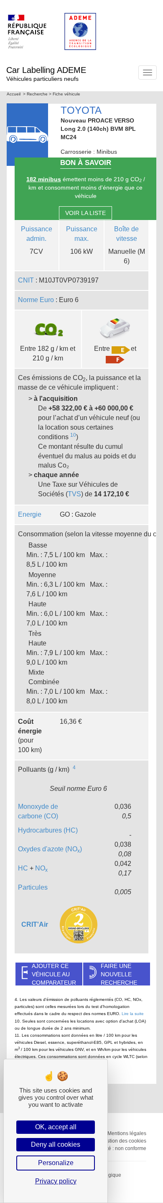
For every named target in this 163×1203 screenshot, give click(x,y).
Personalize (56, 1162)
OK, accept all (55, 1126)
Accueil (13, 94)
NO (41, 868)
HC (23, 868)
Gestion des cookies (123, 1141)
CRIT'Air (34, 924)
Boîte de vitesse (126, 233)
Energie (29, 514)
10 (73, 435)
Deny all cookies (55, 1144)
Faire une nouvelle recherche (119, 974)
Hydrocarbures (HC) (48, 830)
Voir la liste (85, 213)
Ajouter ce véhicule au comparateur (54, 974)
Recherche (37, 94)
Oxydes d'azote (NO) (50, 849)
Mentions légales (126, 1133)
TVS (74, 494)
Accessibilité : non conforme (114, 1148)
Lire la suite (133, 1013)
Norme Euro (36, 299)
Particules (33, 887)
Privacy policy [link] (55, 1181)
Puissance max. (81, 233)
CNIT (26, 280)
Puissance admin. (36, 233)
